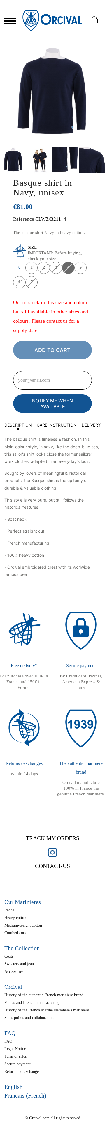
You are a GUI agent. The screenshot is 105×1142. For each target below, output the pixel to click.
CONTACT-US (52, 866)
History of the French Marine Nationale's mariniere (46, 1010)
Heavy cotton (15, 918)
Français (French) (25, 1095)
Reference (23, 219)
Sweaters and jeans (19, 964)
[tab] (18, 426)
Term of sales (15, 1056)
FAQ (8, 1041)
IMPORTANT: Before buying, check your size (55, 253)
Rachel (9, 910)
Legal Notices (15, 1049)
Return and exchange (21, 1071)
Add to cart (52, 350)
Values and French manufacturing (32, 1002)
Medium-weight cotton (23, 925)
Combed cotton (16, 933)
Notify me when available (52, 403)
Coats (8, 956)
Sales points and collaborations (29, 1018)
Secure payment (17, 1064)
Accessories (13, 971)
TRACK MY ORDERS (52, 838)
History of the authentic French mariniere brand (43, 995)
